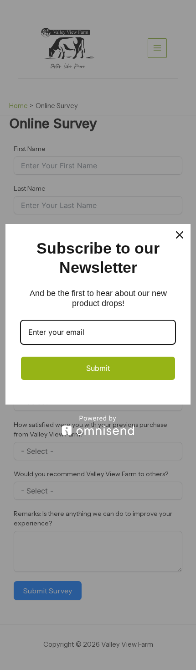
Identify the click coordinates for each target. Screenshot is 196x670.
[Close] (180, 235)
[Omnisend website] (98, 425)
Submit (98, 368)
